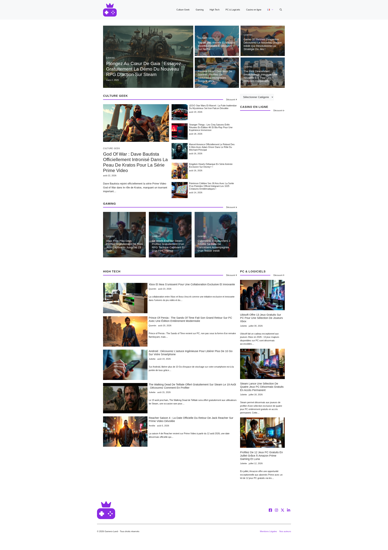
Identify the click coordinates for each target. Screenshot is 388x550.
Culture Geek (183, 9)
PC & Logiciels (233, 9)
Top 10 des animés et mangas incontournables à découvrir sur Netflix (216, 46)
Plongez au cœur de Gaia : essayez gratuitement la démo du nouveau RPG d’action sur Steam (143, 69)
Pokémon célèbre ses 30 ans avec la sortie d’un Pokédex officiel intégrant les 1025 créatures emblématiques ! (211, 186)
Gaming (200, 9)
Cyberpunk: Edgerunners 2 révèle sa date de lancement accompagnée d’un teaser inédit (214, 245)
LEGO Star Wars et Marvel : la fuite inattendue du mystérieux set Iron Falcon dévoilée (213, 107)
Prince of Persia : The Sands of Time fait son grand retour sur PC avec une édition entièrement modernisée (190, 319)
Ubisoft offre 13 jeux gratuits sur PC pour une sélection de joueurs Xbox (261, 318)
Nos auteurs (285, 531)
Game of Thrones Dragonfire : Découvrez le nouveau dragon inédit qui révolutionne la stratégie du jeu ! (263, 44)
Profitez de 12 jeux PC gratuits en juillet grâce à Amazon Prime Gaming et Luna (261, 455)
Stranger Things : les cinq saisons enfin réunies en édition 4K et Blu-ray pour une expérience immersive (210, 127)
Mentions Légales (268, 531)
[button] (281, 9)
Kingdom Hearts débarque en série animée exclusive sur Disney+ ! (210, 165)
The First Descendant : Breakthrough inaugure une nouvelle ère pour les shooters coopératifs (260, 76)
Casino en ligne (253, 9)
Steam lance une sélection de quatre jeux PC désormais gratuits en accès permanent (262, 387)
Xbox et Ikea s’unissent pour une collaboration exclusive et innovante (192, 284)
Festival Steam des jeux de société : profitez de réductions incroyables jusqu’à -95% (215, 76)
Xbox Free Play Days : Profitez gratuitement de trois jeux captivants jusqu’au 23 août (124, 245)
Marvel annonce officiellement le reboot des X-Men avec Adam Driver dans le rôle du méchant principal (212, 147)
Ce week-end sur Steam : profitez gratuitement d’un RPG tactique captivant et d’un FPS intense (168, 245)
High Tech (214, 9)
